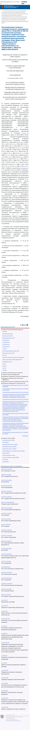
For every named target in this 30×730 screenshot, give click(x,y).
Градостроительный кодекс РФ (10, 350)
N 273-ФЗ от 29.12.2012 (6, 485)
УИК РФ (4, 366)
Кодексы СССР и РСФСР (8, 438)
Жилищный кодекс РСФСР (9, 446)
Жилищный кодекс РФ (8, 353)
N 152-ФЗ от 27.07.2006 (6, 572)
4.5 (3, 170)
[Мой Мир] (27, 324)
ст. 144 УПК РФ (4, 670)
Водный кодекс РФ (7, 335)
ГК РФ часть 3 (6, 344)
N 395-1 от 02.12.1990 (6, 594)
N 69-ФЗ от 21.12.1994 (6, 474)
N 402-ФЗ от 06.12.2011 (6, 530)
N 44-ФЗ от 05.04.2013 (6, 578)
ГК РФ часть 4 (6, 346)
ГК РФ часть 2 (6, 342)
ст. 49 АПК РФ (4, 698)
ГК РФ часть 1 (5, 340)
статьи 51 (25, 133)
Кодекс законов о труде (8, 455)
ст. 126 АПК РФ (4, 690)
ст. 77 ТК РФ (4, 663)
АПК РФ (4, 331)
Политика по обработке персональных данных (13, 720)
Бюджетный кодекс (7, 333)
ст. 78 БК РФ (4, 633)
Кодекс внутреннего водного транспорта (13, 357)
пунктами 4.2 (25, 168)
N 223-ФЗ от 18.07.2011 (6, 554)
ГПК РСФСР (5, 442)
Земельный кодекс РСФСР (9, 448)
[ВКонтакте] (22, 324)
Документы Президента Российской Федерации (15, 376)
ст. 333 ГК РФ (4, 600)
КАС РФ (4, 355)
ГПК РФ (4, 348)
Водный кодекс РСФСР (8, 440)
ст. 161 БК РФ (4, 655)
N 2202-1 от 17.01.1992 (6, 561)
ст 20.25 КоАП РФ (5, 618)
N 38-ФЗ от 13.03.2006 (6, 513)
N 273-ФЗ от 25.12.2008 (6, 507)
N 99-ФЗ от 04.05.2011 (6, 541)
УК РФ (4, 368)
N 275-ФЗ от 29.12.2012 (6, 496)
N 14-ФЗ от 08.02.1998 (6, 548)
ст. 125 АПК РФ (4, 707)
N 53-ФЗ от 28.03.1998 (6, 589)
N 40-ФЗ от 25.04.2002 (6, 480)
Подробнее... (25, 435)
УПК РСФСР (5, 461)
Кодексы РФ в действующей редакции (12, 329)
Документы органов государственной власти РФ (15, 381)
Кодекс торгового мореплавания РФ (12, 359)
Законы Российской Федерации (10, 374)
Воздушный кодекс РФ (8, 338)
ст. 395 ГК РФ (4, 611)
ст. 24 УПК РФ (4, 683)
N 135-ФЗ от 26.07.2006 (6, 535)
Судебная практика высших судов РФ (12, 372)
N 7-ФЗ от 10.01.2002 (6, 518)
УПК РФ (4, 370)
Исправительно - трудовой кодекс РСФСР (13, 450)
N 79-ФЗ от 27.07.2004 (6, 491)
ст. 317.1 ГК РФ (4, 605)
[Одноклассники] (26, 324)
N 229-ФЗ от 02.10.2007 (6, 583)
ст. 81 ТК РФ (4, 626)
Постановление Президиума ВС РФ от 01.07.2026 (15, 392)
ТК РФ (4, 363)
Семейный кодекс (7, 361)
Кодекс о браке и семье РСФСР (10, 457)
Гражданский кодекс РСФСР (10, 444)
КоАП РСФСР (5, 453)
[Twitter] (24, 324)
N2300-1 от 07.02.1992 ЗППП (7, 502)
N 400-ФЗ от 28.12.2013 (6, 469)
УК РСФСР (5, 459)
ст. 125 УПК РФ (4, 677)
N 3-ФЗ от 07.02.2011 (6, 524)
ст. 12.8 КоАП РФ (5, 642)
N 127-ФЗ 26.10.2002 (5, 567)
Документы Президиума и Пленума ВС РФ (13, 383)
